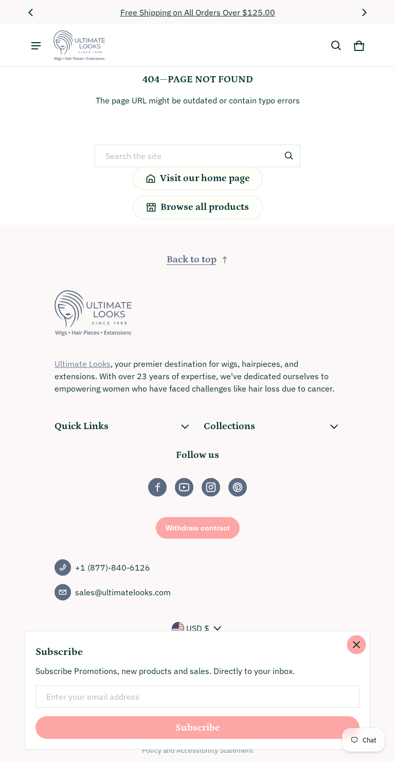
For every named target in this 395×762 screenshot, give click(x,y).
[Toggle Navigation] (36, 45)
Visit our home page (205, 178)
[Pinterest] (237, 487)
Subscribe (197, 727)
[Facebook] (157, 487)
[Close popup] (356, 644)
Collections (229, 426)
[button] (336, 45)
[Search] (289, 156)
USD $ (197, 628)
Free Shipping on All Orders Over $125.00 (197, 12)
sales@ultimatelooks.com (123, 592)
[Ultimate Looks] (79, 45)
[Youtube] (184, 487)
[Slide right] (364, 12)
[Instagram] (211, 487)
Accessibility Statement (215, 750)
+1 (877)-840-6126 (112, 567)
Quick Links (82, 426)
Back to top (192, 259)
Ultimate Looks (83, 364)
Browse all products (204, 207)
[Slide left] (31, 12)
